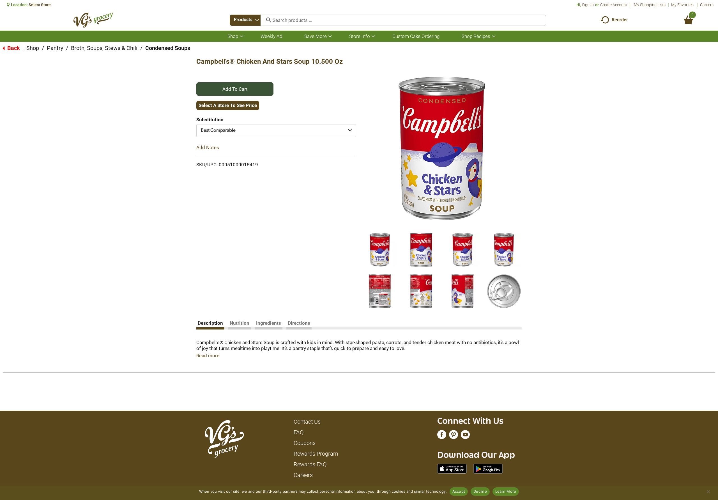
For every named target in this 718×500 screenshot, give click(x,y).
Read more (207, 355)
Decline (480, 491)
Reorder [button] (620, 19)
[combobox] (245, 20)
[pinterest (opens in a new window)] (453, 436)
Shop (32, 48)
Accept (458, 491)
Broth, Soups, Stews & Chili (104, 48)
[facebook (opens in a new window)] (441, 436)
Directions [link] (299, 323)
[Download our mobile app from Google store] (488, 468)
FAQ (299, 432)
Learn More (505, 491)
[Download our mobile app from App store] (452, 468)
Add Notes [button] (207, 147)
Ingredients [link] (268, 323)
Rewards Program (316, 453)
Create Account (613, 5)
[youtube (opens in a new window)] (465, 436)
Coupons (305, 443)
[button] (380, 250)
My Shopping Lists (650, 5)
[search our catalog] (267, 20)
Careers (707, 5)
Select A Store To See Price (228, 105)
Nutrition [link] (239, 323)
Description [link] (210, 323)
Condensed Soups (167, 48)
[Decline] (708, 491)
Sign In (588, 5)
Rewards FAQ (310, 464)
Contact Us (307, 421)
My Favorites (682, 5)
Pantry (55, 48)
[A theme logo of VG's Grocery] (93, 20)
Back (13, 48)
